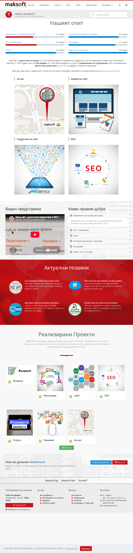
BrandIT (83, 480)
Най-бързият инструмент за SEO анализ (103, 280)
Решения (44, 5)
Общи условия (48, 503)
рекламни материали (110, 71)
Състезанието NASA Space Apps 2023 (42, 280)
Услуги (57, 5)
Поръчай (121, 462)
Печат (8, 50)
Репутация (91, 5)
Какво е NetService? (101, 462)
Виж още (67, 447)
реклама (63, 65)
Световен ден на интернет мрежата (42, 302)
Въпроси (107, 5)
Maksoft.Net (68, 480)
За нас (31, 5)
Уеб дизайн (73, 42)
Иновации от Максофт (84, 503)
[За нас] (39, 109)
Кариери (46, 500)
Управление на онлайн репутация (20, 34)
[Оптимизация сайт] (93, 169)
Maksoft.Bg (52, 480)
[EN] (125, 5)
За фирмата (47, 495)
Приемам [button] (86, 549)
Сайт (78, 5)
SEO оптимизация (13, 42)
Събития (77, 500)
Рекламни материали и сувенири (82, 34)
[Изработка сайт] (93, 109)
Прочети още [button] (71, 548)
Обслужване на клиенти (53, 498)
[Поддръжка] (39, 169)
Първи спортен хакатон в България (100, 302)
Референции (79, 498)
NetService (37, 462)
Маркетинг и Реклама (78, 50)
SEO (68, 5)
